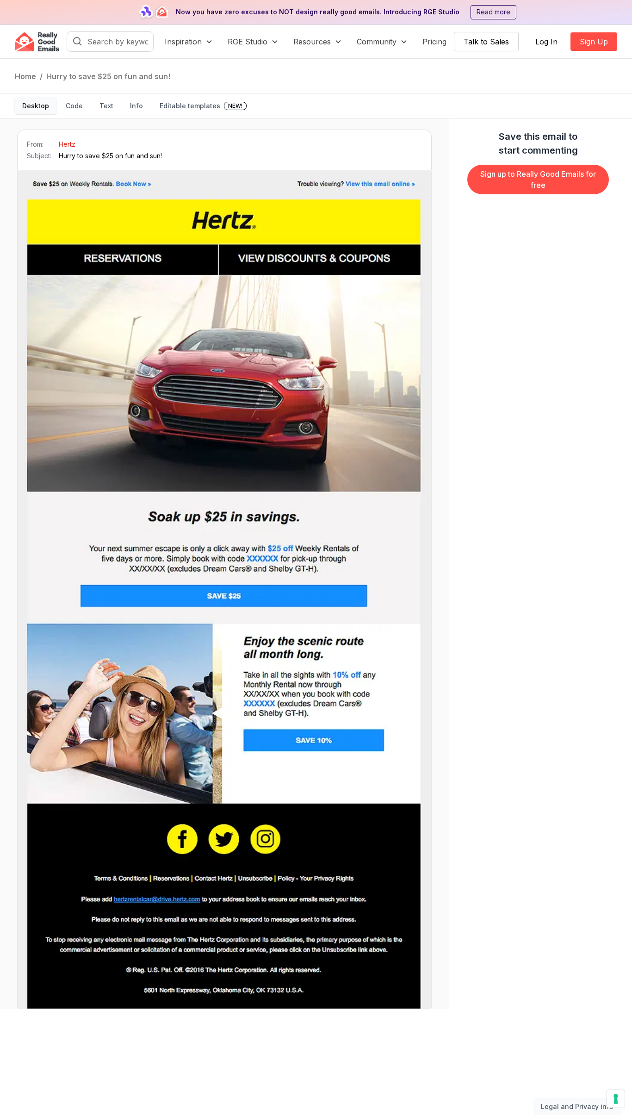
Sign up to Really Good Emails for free (538, 179)
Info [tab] (136, 106)
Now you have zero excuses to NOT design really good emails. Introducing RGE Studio (317, 12)
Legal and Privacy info (577, 1106)
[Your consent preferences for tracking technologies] (616, 1099)
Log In (546, 41)
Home (25, 76)
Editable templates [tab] (201, 106)
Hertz (67, 144)
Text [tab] (106, 106)
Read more (493, 12)
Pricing (434, 41)
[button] (188, 41)
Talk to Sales (486, 41)
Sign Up (594, 41)
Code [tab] (74, 106)
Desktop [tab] (35, 106)
